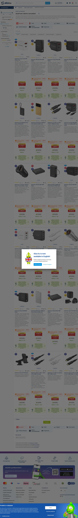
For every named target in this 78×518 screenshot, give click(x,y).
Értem (50, 507)
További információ (6, 516)
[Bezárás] (55, 250)
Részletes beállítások (50, 511)
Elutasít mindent (50, 515)
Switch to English (37, 264)
